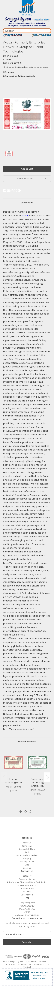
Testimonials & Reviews (27, 855)
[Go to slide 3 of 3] (30, 811)
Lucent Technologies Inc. (13, 781)
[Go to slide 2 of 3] (25, 811)
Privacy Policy (27, 861)
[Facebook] (4, 190)
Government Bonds (27, 885)
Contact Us (27, 846)
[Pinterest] (19, 190)
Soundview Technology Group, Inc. (37, 782)
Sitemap (27, 868)
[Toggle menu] (4, 4)
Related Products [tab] (27, 741)
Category (27, 876)
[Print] (12, 190)
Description (27, 202)
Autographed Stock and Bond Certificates (27, 882)
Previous (4, 777)
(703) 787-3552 (12, 35)
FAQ (27, 852)
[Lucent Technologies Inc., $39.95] (13, 762)
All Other (27, 891)
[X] (15, 190)
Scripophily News (27, 849)
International (27, 888)
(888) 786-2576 (41, 35)
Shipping (27, 858)
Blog (27, 865)
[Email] (8, 190)
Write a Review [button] (41, 67)
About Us (27, 842)
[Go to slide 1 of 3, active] (21, 811)
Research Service (27, 879)
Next (47, 777)
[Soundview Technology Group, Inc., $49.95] (37, 762)
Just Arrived (27, 895)
